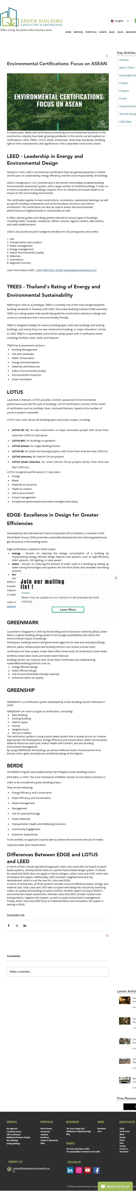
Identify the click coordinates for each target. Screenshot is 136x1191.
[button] (116, 578)
